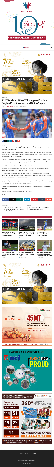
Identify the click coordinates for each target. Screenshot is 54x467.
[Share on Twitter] (5, 141)
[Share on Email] (18, 141)
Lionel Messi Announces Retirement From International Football (10, 254)
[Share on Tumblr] (16, 141)
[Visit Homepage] (25, 47)
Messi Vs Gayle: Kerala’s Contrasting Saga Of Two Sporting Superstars (43, 234)
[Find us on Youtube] (25, 463)
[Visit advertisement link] (27, 22)
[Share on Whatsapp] (8, 141)
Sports (6, 97)
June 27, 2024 (19, 106)
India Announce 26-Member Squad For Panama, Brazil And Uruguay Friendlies (9, 234)
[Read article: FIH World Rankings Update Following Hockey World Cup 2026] (27, 245)
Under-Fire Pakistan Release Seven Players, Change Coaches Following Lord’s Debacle (27, 234)
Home (3, 97)
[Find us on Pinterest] (29, 463)
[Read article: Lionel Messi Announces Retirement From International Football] (10, 245)
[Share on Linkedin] (10, 141)
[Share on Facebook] (3, 141)
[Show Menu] (51, 47)
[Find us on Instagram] (27, 463)
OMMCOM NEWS (9, 106)
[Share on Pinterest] (13, 141)
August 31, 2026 (5, 237)
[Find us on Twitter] (23, 463)
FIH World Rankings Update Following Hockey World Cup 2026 (26, 254)
